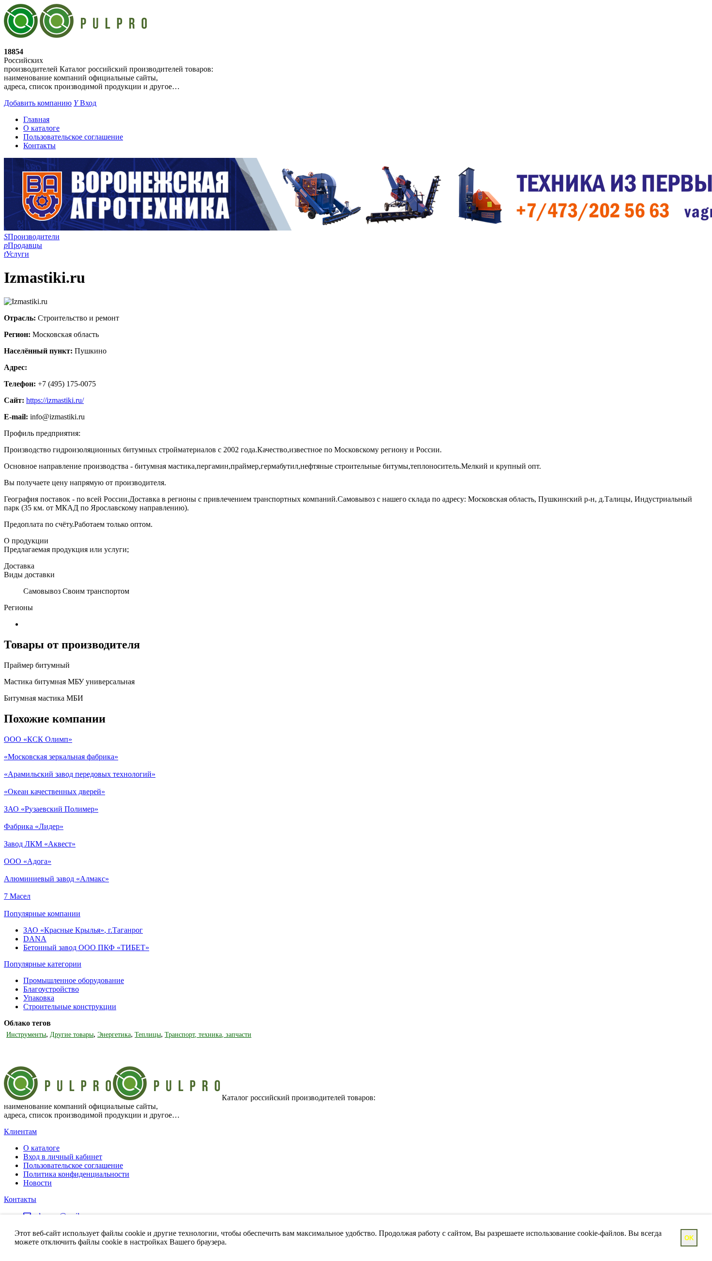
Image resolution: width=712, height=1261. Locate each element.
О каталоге (41, 128)
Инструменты (26, 1034)
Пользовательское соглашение (73, 137)
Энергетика (114, 1034)
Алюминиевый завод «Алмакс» (56, 879)
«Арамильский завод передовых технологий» (79, 774)
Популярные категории (42, 964)
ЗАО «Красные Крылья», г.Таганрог (83, 930)
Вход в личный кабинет (62, 1157)
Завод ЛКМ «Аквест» (40, 844)
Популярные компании (42, 913)
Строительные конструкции (69, 1006)
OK (689, 1238)
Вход (85, 103)
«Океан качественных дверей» (54, 791)
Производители (32, 236)
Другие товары (71, 1034)
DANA (34, 939)
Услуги (16, 254)
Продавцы (23, 245)
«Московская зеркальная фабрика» (61, 757)
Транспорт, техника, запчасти (208, 1034)
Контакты (39, 145)
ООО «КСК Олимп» (38, 739)
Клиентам (20, 1131)
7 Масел (17, 896)
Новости (37, 1183)
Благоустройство (51, 989)
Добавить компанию (38, 103)
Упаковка (38, 998)
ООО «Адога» (27, 861)
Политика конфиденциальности (76, 1174)
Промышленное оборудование (73, 980)
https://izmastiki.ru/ (55, 400)
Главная (36, 119)
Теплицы (148, 1034)
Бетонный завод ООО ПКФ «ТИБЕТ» (86, 947)
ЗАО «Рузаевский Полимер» (51, 809)
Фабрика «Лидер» (33, 826)
